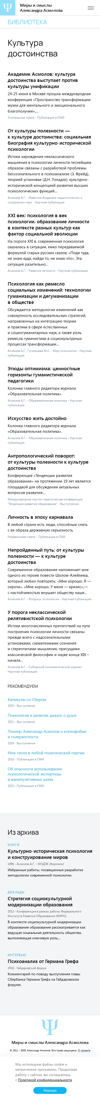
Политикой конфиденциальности (45, 1079)
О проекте (84, 1050)
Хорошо (50, 1090)
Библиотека (27, 22)
